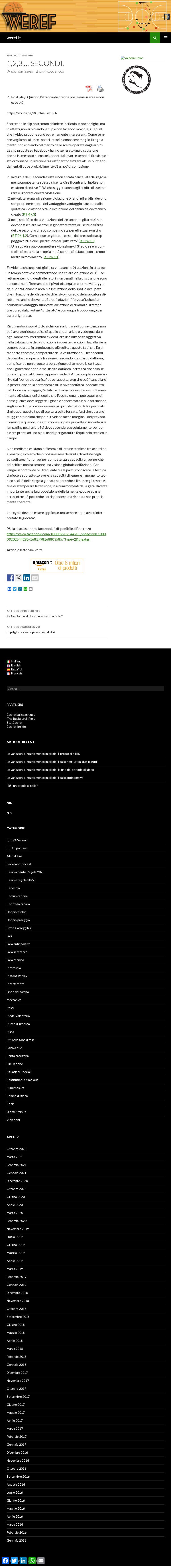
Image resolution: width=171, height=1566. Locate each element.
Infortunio (14, 968)
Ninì (9, 813)
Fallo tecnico (15, 960)
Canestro (13, 888)
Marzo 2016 (15, 1524)
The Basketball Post (21, 718)
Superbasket (15, 1088)
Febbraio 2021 (16, 1165)
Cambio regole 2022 (21, 880)
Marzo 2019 (15, 1269)
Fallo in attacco (17, 952)
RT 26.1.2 (19, 235)
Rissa (10, 1032)
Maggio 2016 (16, 1508)
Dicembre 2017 (17, 1372)
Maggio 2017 (16, 1412)
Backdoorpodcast (19, 864)
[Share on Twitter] (18, 577)
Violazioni (13, 1120)
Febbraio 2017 (16, 1436)
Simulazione (15, 1064)
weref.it (14, 37)
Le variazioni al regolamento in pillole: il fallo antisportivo (45, 777)
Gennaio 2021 (16, 1173)
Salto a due (14, 1048)
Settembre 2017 (18, 1396)
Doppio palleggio (18, 920)
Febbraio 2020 (16, 1221)
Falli (9, 936)
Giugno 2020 (16, 1197)
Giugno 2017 (16, 1404)
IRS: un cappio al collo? (22, 785)
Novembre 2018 (18, 1300)
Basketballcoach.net (21, 714)
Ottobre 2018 (16, 1308)
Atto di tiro (14, 856)
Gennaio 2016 (16, 1540)
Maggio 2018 (16, 1332)
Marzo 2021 (15, 1157)
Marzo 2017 (15, 1428)
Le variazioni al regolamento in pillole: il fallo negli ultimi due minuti (52, 761)
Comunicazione (17, 896)
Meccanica (14, 1000)
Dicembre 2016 (17, 1452)
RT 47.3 (29, 214)
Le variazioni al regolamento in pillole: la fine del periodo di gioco (50, 769)
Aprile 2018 (15, 1340)
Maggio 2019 (16, 1253)
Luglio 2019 (15, 1237)
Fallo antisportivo (19, 944)
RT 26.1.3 (87, 241)
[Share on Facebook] (10, 577)
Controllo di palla (18, 904)
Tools (10, 1104)
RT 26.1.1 (51, 257)
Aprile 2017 (15, 1420)
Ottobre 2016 (16, 1468)
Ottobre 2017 (16, 1388)
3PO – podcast (17, 848)
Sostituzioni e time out (22, 1080)
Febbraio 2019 (16, 1277)
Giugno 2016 (16, 1500)
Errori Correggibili (19, 928)
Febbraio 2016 (16, 1532)
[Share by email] (35, 577)
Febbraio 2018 (16, 1356)
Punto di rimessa (18, 1024)
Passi (10, 1008)
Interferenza (15, 984)
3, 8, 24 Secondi (17, 840)
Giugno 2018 (16, 1324)
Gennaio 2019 (16, 1284)
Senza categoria (18, 1056)
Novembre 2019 (18, 1229)
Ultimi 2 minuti (16, 1112)
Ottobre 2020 (16, 1189)
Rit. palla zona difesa (21, 1040)
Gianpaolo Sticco (51, 71)
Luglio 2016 (15, 1492)
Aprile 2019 (15, 1261)
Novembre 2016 (18, 1460)
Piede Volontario (18, 1016)
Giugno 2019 (16, 1245)
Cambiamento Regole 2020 (25, 872)
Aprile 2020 (15, 1205)
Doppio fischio (16, 912)
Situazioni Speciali (19, 1072)
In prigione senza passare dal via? (31, 629)
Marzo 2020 (15, 1213)
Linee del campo (18, 992)
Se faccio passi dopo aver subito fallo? (35, 613)
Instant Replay (17, 976)
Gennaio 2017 (16, 1444)
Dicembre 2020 (17, 1181)
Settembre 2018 (18, 1316)
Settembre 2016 (18, 1476)
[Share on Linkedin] (26, 577)
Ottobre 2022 (16, 1149)
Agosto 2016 (16, 1484)
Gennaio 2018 (16, 1364)
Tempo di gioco (17, 1096)
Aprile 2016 (15, 1516)
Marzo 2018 (15, 1348)
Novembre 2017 (18, 1380)
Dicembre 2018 (17, 1292)
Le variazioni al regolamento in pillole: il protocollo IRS (43, 753)
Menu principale (165, 37)
